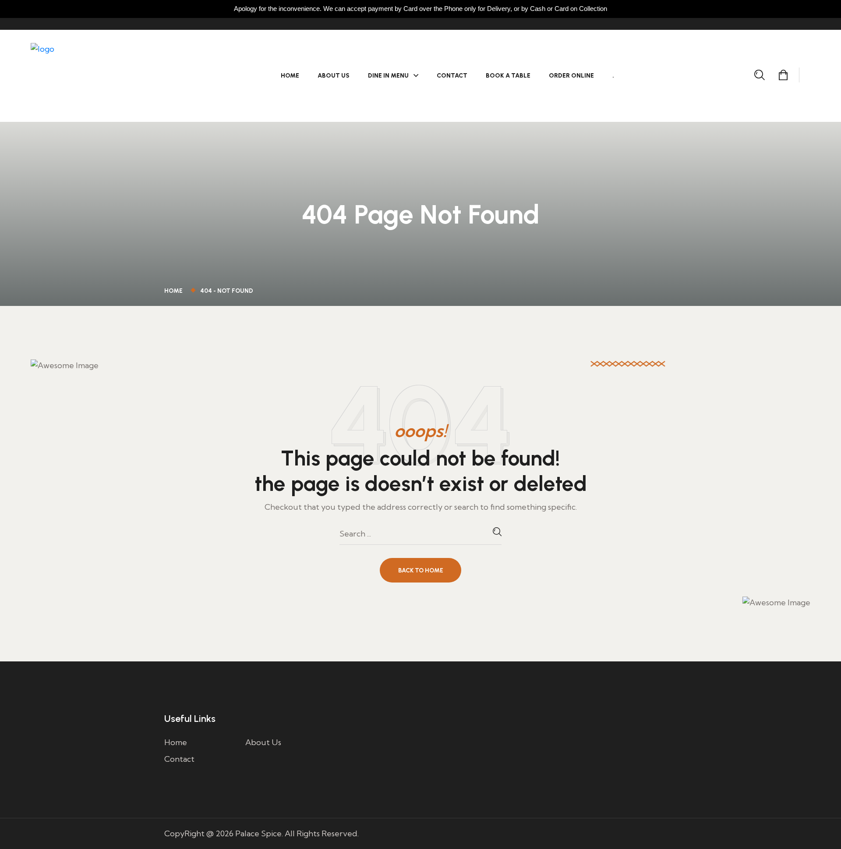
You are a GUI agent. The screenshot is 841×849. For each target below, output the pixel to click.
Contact (452, 75)
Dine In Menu (388, 75)
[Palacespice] (85, 75)
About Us (334, 75)
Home (290, 75)
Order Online (571, 75)
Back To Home (420, 570)
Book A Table (508, 75)
